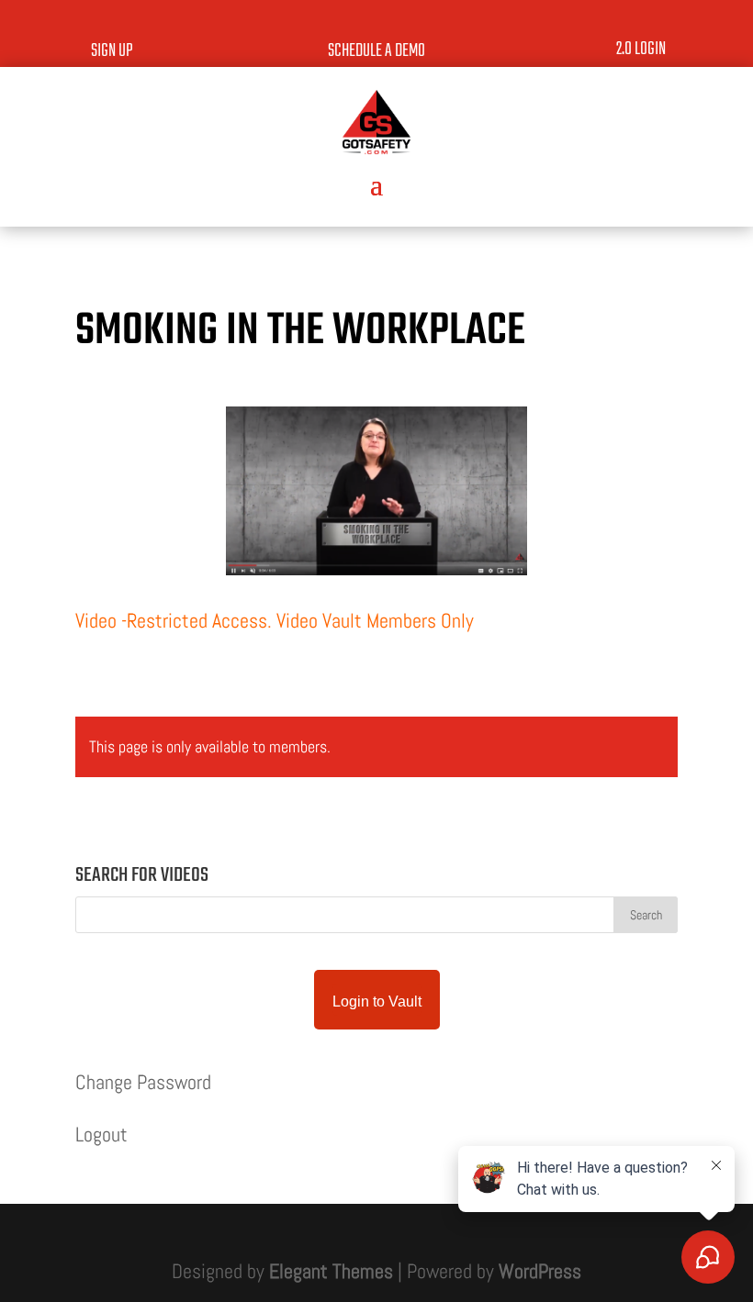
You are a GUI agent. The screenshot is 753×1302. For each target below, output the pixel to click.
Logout (101, 1134)
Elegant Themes (331, 1271)
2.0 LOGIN (641, 49)
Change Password (143, 1082)
